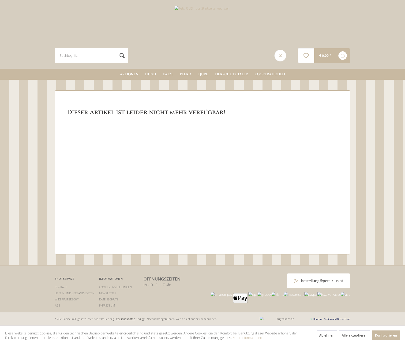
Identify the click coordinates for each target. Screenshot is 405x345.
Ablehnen (326, 335)
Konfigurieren (386, 335)
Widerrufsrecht (67, 299)
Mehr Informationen (247, 337)
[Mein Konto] (277, 55)
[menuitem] (159, 55)
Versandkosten (125, 319)
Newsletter (107, 293)
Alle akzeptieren (355, 335)
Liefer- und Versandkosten (74, 293)
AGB (57, 305)
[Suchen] (122, 55)
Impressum (107, 305)
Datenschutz (108, 299)
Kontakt (61, 287)
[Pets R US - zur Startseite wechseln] (202, 35)
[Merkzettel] (306, 55)
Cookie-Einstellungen (115, 287)
